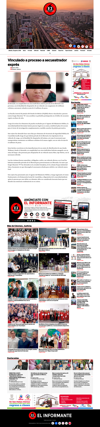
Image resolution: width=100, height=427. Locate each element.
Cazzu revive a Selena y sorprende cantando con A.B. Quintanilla (84, 288)
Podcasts (82, 50)
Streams (89, 50)
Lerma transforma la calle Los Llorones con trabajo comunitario (83, 239)
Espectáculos (68, 50)
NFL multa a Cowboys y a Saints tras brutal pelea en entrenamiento (84, 281)
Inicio (24, 50)
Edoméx (54, 50)
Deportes (60, 50)
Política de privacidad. (48, 420)
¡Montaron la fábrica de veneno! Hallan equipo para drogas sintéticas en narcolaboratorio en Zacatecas (83, 265)
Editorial (36, 50)
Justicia (76, 50)
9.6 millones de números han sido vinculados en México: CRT (84, 117)
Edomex (14, 69)
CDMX (48, 50)
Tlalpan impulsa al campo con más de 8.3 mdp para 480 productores (84, 175)
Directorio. (54, 420)
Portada (30, 50)
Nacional (42, 50)
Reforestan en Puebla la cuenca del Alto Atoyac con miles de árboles (84, 137)
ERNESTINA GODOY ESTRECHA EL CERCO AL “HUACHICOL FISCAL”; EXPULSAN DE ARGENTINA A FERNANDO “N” (17, 376)
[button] (8, 376)
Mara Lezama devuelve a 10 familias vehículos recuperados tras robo (84, 130)
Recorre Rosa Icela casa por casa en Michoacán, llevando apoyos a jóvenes (82, 375)
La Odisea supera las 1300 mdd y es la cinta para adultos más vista (83, 295)
